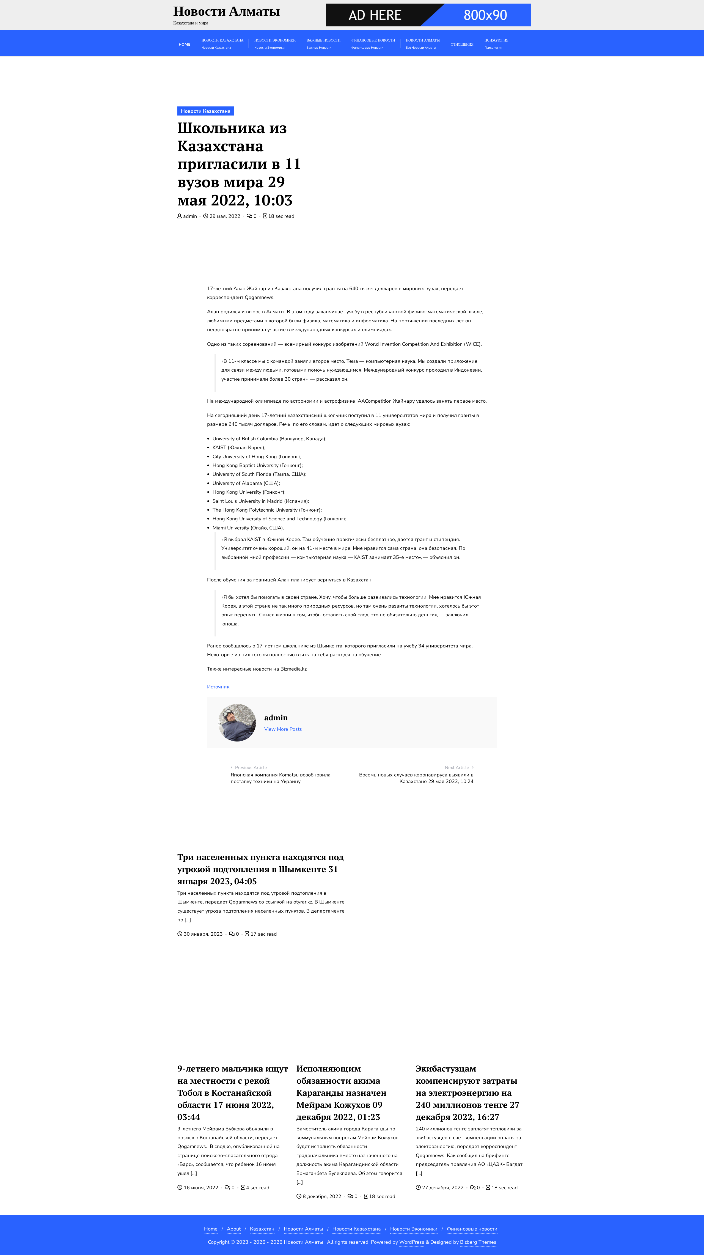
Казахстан (262, 1229)
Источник (218, 686)
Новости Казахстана (205, 111)
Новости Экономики (414, 1229)
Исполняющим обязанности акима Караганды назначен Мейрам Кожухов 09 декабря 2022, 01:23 (341, 1092)
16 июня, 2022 (201, 1187)
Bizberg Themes (478, 1242)
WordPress (411, 1242)
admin (190, 216)
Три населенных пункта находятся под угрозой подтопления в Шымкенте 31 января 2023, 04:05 (260, 869)
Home (211, 1229)
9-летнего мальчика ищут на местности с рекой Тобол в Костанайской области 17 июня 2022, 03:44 (232, 1092)
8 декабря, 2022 (322, 1196)
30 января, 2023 (203, 934)
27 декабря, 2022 (443, 1187)
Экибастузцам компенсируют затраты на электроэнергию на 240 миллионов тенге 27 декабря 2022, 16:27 (468, 1092)
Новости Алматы (303, 1229)
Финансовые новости (472, 1229)
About (234, 1229)
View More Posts (283, 729)
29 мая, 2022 (225, 216)
